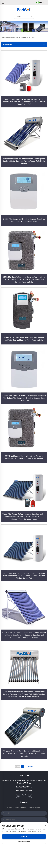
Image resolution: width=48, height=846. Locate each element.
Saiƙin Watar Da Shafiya (25, 37)
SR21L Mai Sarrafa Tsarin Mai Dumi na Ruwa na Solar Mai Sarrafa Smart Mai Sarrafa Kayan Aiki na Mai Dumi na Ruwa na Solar (24, 279)
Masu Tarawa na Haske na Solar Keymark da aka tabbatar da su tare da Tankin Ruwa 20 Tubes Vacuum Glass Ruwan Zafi (24, 101)
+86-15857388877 (25, 787)
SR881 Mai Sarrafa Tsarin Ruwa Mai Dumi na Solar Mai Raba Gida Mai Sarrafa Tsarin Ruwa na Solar (24, 339)
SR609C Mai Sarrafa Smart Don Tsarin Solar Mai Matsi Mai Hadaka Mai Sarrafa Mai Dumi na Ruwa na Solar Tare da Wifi (24, 398)
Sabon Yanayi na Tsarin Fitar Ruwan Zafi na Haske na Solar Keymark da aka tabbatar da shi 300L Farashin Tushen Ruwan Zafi (24, 575)
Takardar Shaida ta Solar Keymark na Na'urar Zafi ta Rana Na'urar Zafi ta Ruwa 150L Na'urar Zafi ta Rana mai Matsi (24, 753)
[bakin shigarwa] (31, 16)
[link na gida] (24, 10)
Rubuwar (10, 37)
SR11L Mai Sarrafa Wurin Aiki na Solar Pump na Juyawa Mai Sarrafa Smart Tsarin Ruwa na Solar (24, 457)
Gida (3, 37)
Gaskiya (30, 766)
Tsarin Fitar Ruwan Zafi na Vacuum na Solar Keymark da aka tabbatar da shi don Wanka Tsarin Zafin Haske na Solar (24, 161)
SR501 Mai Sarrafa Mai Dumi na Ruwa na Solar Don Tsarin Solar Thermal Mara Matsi (24, 220)
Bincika (17, 766)
